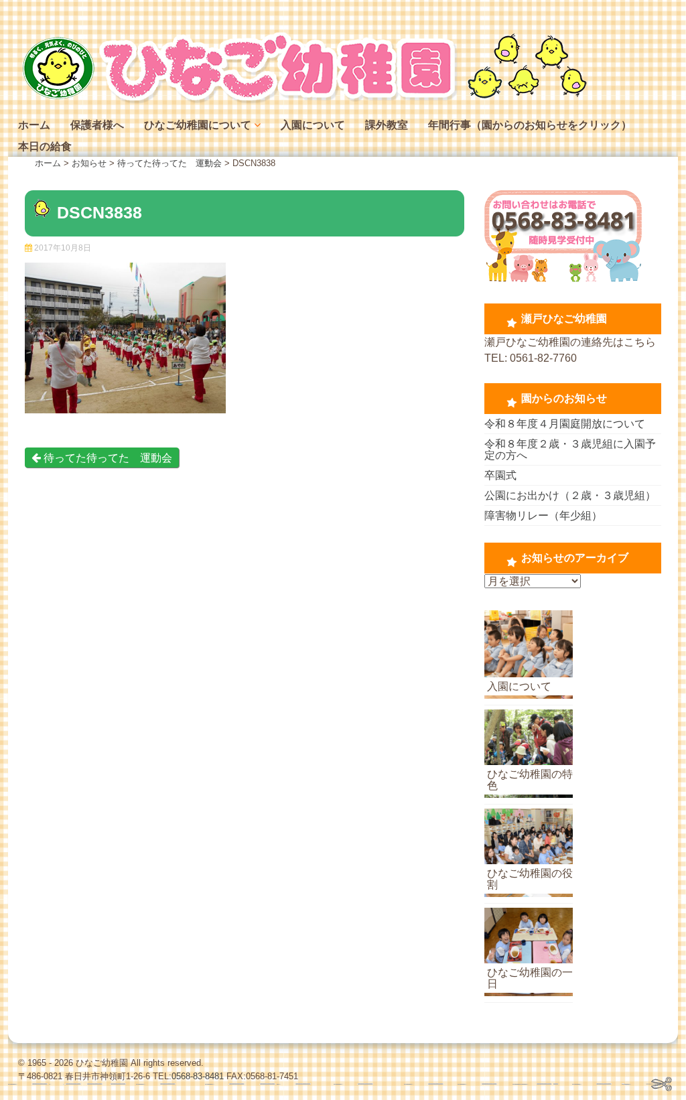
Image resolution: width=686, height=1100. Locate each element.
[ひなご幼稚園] (303, 100)
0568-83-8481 (198, 1076)
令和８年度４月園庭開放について (564, 423)
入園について (313, 125)
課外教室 (386, 125)
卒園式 (500, 475)
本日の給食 (45, 146)
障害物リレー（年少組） (543, 515)
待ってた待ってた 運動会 (106, 458)
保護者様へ (97, 125)
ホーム (34, 125)
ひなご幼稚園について (197, 125)
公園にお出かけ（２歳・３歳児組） (570, 495)
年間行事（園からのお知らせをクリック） (530, 125)
